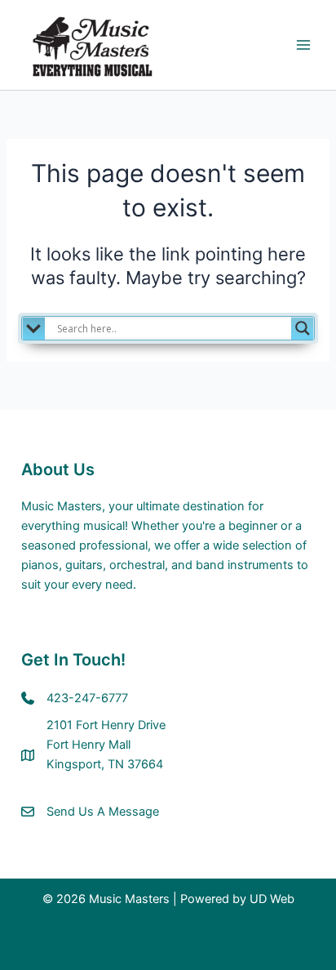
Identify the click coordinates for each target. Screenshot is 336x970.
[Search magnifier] (302, 328)
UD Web (272, 899)
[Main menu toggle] (303, 45)
